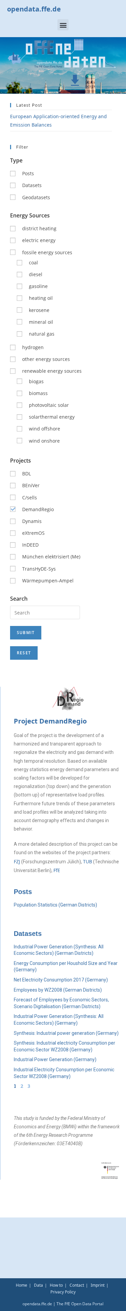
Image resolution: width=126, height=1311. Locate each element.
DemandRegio (38, 509)
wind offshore (44, 428)
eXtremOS (33, 533)
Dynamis (32, 521)
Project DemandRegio (50, 721)
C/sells (29, 497)
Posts (28, 173)
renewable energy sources (52, 371)
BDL (26, 473)
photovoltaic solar (49, 405)
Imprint (97, 1285)
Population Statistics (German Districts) (55, 905)
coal (33, 262)
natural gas (41, 334)
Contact (77, 1285)
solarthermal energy (52, 417)
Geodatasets (36, 197)
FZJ (17, 861)
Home (21, 1285)
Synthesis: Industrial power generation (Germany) (66, 1033)
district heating (39, 228)
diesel (35, 274)
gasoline (38, 286)
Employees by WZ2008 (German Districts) (58, 990)
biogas (36, 381)
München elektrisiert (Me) (51, 556)
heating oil (41, 298)
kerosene (39, 310)
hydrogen (33, 347)
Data (38, 1285)
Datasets (32, 185)
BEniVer (31, 485)
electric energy (38, 240)
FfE (56, 870)
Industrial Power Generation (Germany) (55, 1059)
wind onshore (44, 441)
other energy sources (46, 359)
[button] (63, 24)
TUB (87, 861)
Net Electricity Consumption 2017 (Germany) (61, 979)
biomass (38, 393)
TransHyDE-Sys (39, 569)
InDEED (30, 545)
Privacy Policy (63, 1292)
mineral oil (41, 322)
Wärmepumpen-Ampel (48, 580)
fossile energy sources (47, 252)
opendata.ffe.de (34, 9)
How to (56, 1285)
